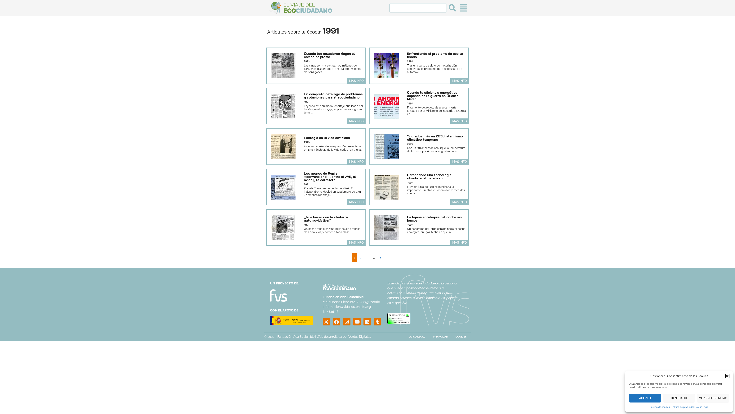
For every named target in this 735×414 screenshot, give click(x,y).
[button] (727, 376)
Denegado (679, 398)
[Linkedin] (367, 321)
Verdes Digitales (359, 336)
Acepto (645, 398)
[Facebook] (336, 321)
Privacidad (440, 336)
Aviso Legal (702, 407)
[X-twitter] (326, 321)
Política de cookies (660, 407)
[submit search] (452, 8)
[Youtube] (357, 321)
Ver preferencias (713, 398)
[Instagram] (346, 321)
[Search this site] (418, 7)
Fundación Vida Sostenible (295, 336)
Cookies (461, 336)
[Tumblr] (377, 321)
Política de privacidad (683, 407)
